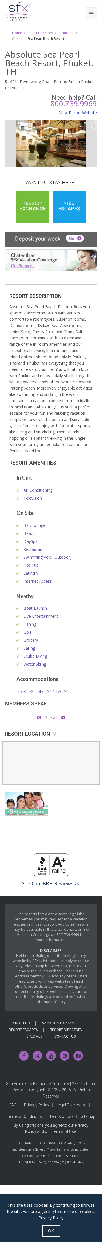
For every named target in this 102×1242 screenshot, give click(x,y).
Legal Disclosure (71, 1105)
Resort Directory (40, 32)
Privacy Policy (36, 1105)
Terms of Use (61, 1116)
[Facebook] (24, 1056)
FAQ (13, 1105)
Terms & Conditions (24, 1116)
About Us (21, 1023)
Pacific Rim (66, 32)
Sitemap (88, 1116)
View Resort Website (78, 112)
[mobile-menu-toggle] (91, 13)
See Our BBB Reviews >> (51, 883)
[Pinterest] (64, 1056)
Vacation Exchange (60, 1023)
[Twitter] (37, 1056)
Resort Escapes (23, 1030)
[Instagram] (78, 1056)
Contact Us (65, 1036)
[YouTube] (51, 1056)
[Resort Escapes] (69, 207)
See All (51, 717)
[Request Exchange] (32, 207)
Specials (34, 1036)
